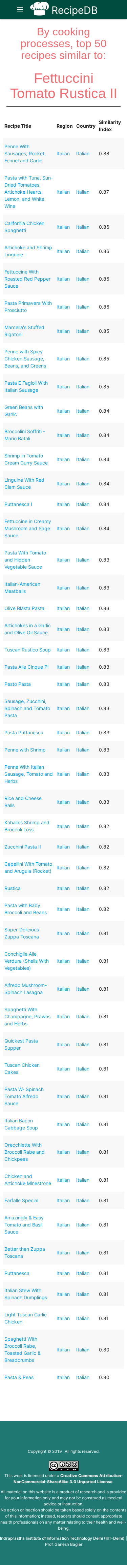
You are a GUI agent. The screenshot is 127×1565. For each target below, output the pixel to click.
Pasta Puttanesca (23, 732)
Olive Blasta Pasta (24, 608)
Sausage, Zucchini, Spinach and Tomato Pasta (27, 708)
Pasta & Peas (19, 1377)
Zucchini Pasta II (22, 847)
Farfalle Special (21, 1200)
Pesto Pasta (17, 684)
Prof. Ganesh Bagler (63, 1544)
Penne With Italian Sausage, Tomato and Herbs (28, 774)
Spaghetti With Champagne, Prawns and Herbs (27, 1016)
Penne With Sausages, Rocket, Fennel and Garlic (25, 153)
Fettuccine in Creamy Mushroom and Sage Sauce (27, 528)
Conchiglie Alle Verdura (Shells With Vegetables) (26, 961)
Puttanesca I (18, 504)
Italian (63, 153)
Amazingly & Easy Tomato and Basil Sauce (24, 1225)
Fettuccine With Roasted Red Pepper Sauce (27, 279)
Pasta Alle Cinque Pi (26, 667)
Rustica (12, 888)
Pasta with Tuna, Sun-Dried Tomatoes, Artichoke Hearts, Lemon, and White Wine (28, 192)
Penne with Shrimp (25, 750)
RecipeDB (73, 10)
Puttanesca (16, 1273)
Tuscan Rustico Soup (27, 649)
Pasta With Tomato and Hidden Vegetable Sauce (25, 560)
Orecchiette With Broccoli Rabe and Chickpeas (24, 1152)
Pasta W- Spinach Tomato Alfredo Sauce (24, 1096)
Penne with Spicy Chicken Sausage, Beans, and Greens (25, 359)
